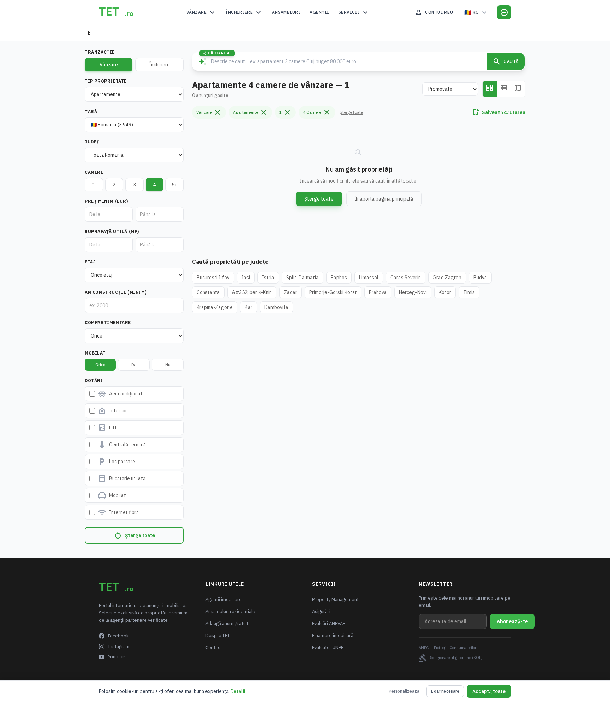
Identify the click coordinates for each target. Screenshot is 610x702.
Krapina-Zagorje (215, 307)
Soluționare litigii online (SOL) (451, 658)
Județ (92, 141)
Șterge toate (134, 535)
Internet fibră (118, 512)
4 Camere (317, 112)
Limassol (368, 277)
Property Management (335, 599)
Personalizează (404, 691)
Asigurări (321, 611)
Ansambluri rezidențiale (230, 611)
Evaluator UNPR (328, 647)
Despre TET (217, 635)
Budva (480, 277)
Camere (94, 172)
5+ (175, 185)
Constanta (208, 292)
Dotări (94, 380)
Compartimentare (108, 322)
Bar (248, 307)
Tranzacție (100, 52)
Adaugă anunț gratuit (227, 623)
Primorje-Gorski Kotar (333, 292)
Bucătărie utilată (121, 478)
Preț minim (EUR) (106, 201)
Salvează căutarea (498, 112)
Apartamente (250, 112)
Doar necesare (445, 691)
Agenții (319, 12)
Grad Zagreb (447, 277)
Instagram (119, 646)
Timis (469, 292)
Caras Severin (405, 277)
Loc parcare (116, 461)
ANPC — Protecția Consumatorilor (447, 647)
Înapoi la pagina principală (384, 199)
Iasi (245, 277)
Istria (268, 277)
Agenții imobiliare (223, 599)
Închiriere (244, 12)
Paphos (339, 277)
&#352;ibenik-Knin (252, 292)
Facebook (118, 636)
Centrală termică (122, 444)
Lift (107, 427)
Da (134, 364)
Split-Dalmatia (302, 277)
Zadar (290, 292)
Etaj (90, 261)
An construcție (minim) (115, 292)
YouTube (116, 657)
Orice (100, 364)
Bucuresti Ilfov (213, 277)
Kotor (445, 292)
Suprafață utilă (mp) (112, 231)
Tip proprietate (106, 81)
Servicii (354, 12)
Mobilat (95, 353)
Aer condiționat (120, 393)
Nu (168, 364)
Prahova (378, 292)
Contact (213, 647)
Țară (91, 111)
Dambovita (276, 307)
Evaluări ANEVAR (329, 623)
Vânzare (201, 12)
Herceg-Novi (413, 292)
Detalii (238, 691)
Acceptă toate (489, 691)
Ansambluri (286, 12)
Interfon (113, 410)
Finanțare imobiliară (332, 635)
